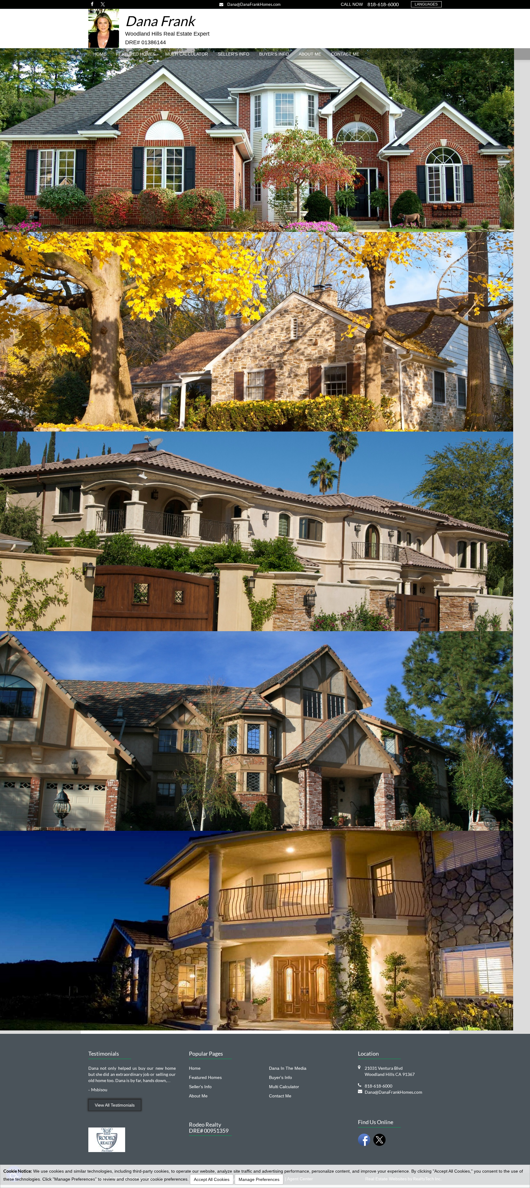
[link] (92, 4)
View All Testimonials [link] (115, 1105)
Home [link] (99, 54)
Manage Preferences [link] (259, 1179)
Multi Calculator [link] (186, 54)
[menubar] (265, 54)
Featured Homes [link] (136, 54)
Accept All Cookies (211, 1179)
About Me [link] (310, 54)
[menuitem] (99, 54)
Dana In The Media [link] (287, 1068)
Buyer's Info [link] (274, 54)
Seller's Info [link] (233, 54)
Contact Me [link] (345, 54)
